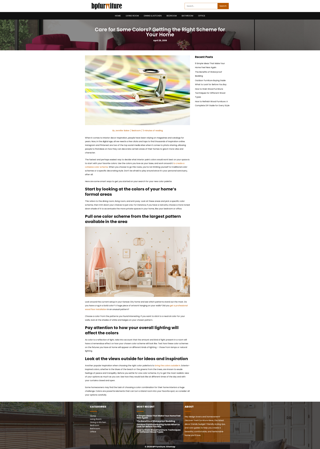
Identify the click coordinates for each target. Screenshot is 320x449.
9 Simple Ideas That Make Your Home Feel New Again (158, 416)
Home (118, 15)
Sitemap (170, 446)
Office (201, 15)
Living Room (132, 15)
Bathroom (187, 15)
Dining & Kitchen (153, 15)
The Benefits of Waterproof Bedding (156, 421)
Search (223, 6)
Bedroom (171, 15)
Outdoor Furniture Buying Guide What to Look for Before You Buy (158, 425)
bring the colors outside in (167, 365)
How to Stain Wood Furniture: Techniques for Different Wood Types (210, 93)
